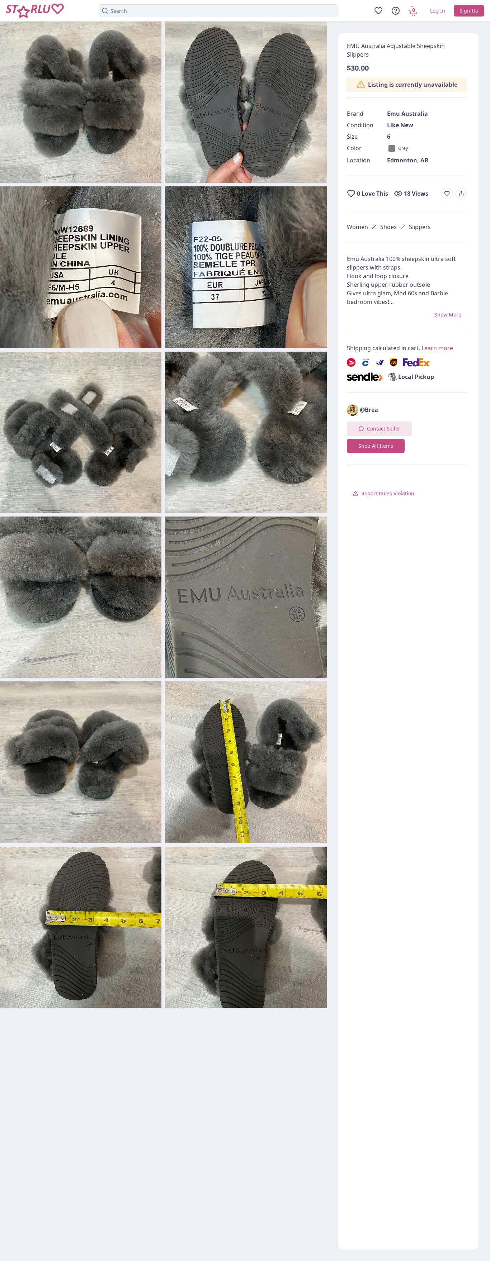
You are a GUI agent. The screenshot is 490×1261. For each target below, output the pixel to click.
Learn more (437, 348)
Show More (447, 314)
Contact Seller (383, 428)
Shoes (388, 227)
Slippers (420, 227)
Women (357, 227)
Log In (437, 10)
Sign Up (469, 10)
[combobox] (218, 10)
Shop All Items (375, 445)
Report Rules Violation (387, 493)
